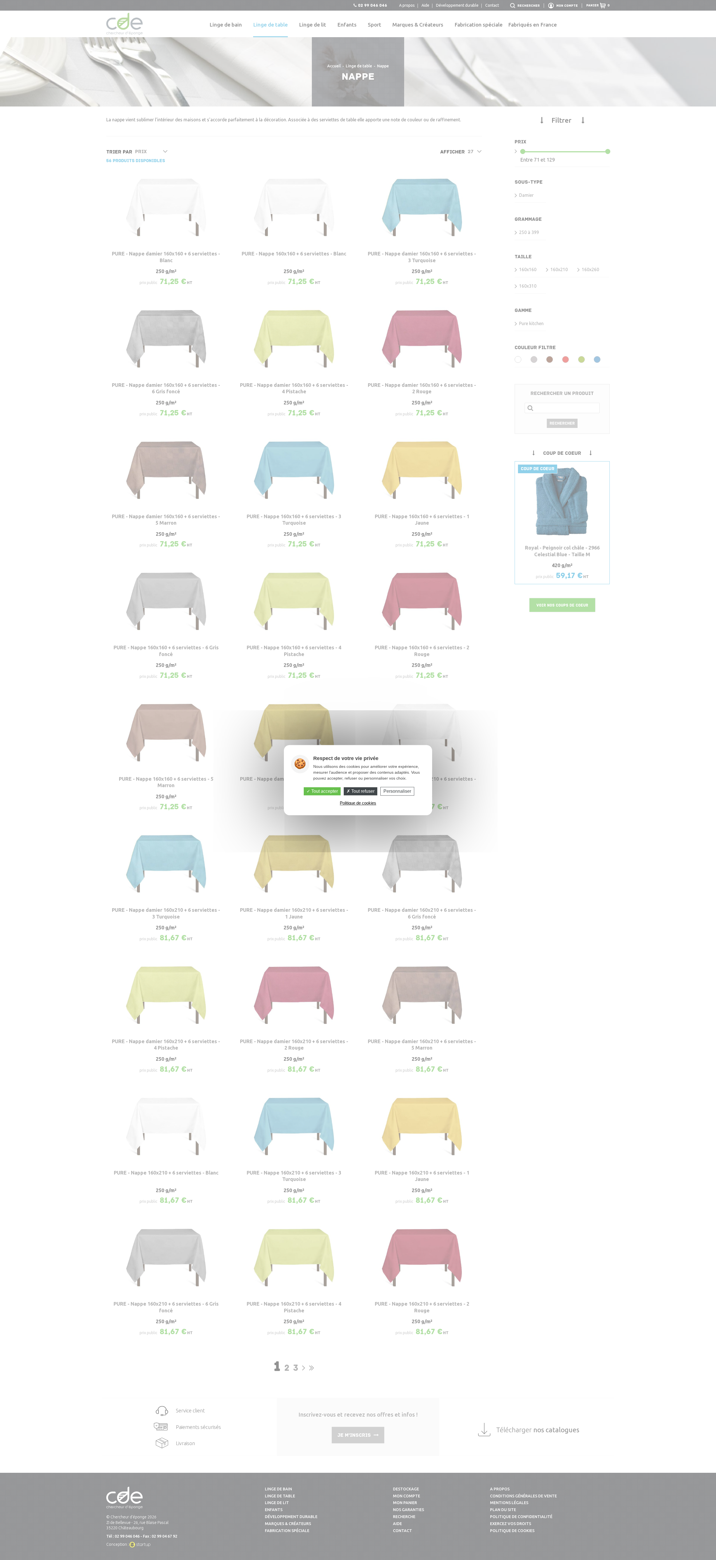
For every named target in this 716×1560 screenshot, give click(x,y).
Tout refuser (362, 791)
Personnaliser (397, 791)
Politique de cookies (358, 803)
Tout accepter (324, 791)
